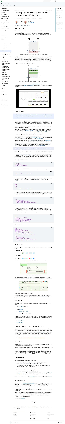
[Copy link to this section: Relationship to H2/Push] (27, 380)
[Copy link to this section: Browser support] (24, 244)
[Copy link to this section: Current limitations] (25, 357)
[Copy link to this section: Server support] (23, 300)
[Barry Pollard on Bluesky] (31, 23)
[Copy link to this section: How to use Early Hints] (26, 111)
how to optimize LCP (35, 137)
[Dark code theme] (50, 162)
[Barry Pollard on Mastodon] (30, 23)
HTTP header (47, 115)
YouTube (49, 415)
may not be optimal (40, 138)
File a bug (14, 414)
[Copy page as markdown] (38, 15)
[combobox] (47, 1)
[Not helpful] (52, 10)
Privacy (16, 422)
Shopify (25, 85)
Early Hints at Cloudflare (20, 320)
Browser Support (42, 145)
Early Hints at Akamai (20, 323)
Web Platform (7, 3)
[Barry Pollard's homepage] (33, 23)
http (24, 311)
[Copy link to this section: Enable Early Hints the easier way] (31, 313)
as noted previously (32, 376)
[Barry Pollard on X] (28, 23)
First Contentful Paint (44, 131)
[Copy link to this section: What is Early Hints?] (25, 28)
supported (21, 306)
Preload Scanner (48, 140)
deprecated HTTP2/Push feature (28, 383)
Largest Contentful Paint (36, 84)
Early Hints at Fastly (20, 322)
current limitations (38, 334)
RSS (48, 418)
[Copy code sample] (52, 162)
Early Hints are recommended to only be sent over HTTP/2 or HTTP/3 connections (32, 337)
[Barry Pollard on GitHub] (29, 23)
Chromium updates (33, 414)
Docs (2, 3)
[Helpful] (50, 10)
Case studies (32, 415)
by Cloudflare (30, 85)
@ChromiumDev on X (51, 414)
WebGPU (13, 5)
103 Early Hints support (27, 260)
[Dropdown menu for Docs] (16, 1)
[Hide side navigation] (11, 422)
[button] (5, 38)
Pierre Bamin (23, 398)
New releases (9, 5)
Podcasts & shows (32, 418)
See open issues (15, 415)
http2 (27, 311)
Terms (14, 422)
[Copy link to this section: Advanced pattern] (24, 341)
